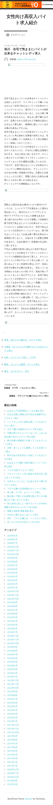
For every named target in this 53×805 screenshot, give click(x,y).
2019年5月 (12, 784)
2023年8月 (12, 650)
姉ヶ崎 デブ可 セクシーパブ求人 (24, 492)
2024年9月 (12, 602)
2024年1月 (12, 632)
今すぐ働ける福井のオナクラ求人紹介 (25, 429)
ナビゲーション (18, 34)
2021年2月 (12, 762)
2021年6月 (12, 747)
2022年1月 (12, 721)
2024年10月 (13, 598)
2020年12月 (13, 769)
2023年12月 (13, 635)
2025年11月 (13, 550)
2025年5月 (12, 572)
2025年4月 (12, 576)
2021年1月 (12, 765)
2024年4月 (12, 621)
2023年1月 (12, 676)
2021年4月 (12, 754)
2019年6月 (12, 780)
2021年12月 (13, 725)
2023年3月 (12, 669)
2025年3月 (12, 580)
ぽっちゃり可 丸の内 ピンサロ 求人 (23, 522)
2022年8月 (12, 695)
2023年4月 (12, 665)
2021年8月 (12, 739)
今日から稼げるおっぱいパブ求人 (23, 514)
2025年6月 (12, 569)
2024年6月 (12, 613)
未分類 (22, 45)
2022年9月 (12, 691)
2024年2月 (12, 628)
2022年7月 (12, 699)
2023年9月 (12, 647)
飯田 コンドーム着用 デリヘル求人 (22, 364)
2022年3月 (12, 713)
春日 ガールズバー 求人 (16, 371)
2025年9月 (12, 557)
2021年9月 (12, 736)
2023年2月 (12, 673)
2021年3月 (12, 758)
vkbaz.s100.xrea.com (26, 59)
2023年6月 (12, 658)
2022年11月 (13, 684)
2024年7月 (12, 610)
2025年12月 (13, 546)
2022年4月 (12, 710)
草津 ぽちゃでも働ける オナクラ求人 (23, 340)
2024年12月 (13, 591)
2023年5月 (12, 661)
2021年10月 (13, 732)
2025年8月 (12, 561)
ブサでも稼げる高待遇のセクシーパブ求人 (27, 488)
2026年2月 (12, 539)
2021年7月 (12, 743)
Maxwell (29, 798)
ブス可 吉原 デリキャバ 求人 (20, 470)
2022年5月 (12, 706)
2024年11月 (13, 595)
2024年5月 (12, 617)
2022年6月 (12, 702)
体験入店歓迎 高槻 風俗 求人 (20, 511)
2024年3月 (12, 624)
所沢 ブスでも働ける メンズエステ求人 (27, 518)
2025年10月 (13, 554)
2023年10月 (13, 643)
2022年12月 (13, 680)
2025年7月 (12, 565)
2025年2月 (12, 584)
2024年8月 (12, 606)
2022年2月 (12, 717)
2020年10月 (13, 777)
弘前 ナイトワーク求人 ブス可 (20, 357)
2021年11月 (13, 728)
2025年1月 (12, 587)
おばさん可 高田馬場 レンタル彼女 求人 (25, 410)
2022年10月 (13, 687)
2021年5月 (12, 750)
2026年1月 (12, 543)
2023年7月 (12, 654)
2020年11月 (13, 773)
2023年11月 (13, 639)
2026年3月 (12, 535)
